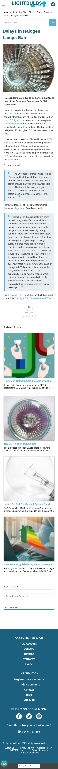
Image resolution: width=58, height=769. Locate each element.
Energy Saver (43, 12)
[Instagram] (39, 716)
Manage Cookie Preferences (29, 766)
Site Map (29, 699)
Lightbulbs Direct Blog (22, 12)
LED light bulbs (16, 120)
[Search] (52, 22)
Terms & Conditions (29, 753)
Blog (29, 694)
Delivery (29, 648)
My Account (29, 643)
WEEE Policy (16, 750)
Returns (29, 653)
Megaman (19, 208)
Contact (29, 689)
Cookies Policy (44, 748)
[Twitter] (29, 716)
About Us (9, 748)
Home (5, 12)
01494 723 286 (31, 731)
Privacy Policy (26, 748)
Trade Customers (29, 684)
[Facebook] (19, 716)
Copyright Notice (40, 750)
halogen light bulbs (13, 123)
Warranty (29, 658)
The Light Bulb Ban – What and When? (34, 298)
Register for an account (29, 679)
